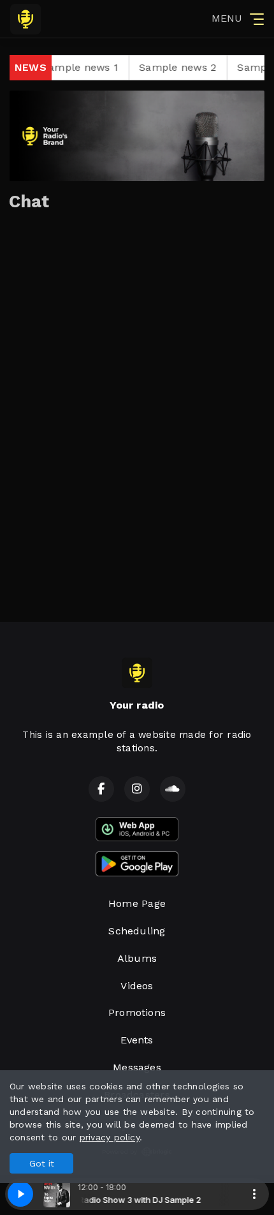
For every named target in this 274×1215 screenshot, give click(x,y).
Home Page (137, 903)
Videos (136, 986)
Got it (41, 1163)
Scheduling (136, 931)
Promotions (137, 1012)
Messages (137, 1067)
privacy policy (110, 1137)
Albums (137, 958)
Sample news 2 (162, 67)
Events (136, 1040)
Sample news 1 (65, 67)
